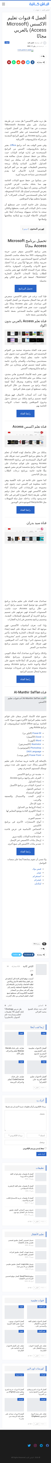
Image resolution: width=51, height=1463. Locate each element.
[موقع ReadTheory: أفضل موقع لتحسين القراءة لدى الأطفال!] (40, 1279)
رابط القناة (25, 413)
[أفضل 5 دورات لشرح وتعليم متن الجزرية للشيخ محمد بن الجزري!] (36, 1380)
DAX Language (34, 751)
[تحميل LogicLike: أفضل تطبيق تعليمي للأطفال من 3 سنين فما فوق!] (40, 1267)
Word (38, 740)
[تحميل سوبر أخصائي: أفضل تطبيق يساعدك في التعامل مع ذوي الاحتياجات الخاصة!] (40, 1213)
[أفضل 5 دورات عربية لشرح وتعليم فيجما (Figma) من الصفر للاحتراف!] (14, 1380)
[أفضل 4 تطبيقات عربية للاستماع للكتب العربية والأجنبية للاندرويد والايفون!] (40, 1201)
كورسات (43, 1374)
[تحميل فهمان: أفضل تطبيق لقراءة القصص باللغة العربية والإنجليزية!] (40, 1255)
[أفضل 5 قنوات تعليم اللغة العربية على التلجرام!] (36, 1067)
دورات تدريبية (19, 1374)
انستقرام (37, 876)
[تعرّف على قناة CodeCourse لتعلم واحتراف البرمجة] (14, 1067)
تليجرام (37, 880)
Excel (38, 736)
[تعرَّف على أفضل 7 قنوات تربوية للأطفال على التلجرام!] (36, 1336)
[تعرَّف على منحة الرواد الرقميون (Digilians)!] (36, 1405)
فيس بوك (36, 869)
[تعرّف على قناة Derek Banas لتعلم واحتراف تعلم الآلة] (14, 1039)
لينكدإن (38, 883)
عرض (26, 229)
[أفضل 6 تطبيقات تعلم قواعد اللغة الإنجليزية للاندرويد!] (40, 1177)
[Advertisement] (25, 92)
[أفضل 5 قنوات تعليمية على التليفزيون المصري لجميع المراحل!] (36, 1039)
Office (13, 145)
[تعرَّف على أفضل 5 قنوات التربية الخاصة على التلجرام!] (14, 1336)
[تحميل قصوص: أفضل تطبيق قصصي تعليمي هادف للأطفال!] (40, 1243)
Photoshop (35, 747)
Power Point (35, 755)
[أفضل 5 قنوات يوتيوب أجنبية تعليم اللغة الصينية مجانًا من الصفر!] (14, 1312)
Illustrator (36, 744)
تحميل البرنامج (26, 288)
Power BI (36, 733)
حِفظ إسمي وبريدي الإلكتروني (33, 1148)
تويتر (39, 872)
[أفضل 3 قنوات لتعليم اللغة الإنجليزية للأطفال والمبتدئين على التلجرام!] (36, 1312)
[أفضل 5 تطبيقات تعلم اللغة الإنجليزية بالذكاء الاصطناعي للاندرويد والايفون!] (40, 1189)
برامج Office (36, 944)
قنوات (7, 42)
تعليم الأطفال (42, 1306)
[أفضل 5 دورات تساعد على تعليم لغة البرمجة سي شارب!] (14, 1405)
